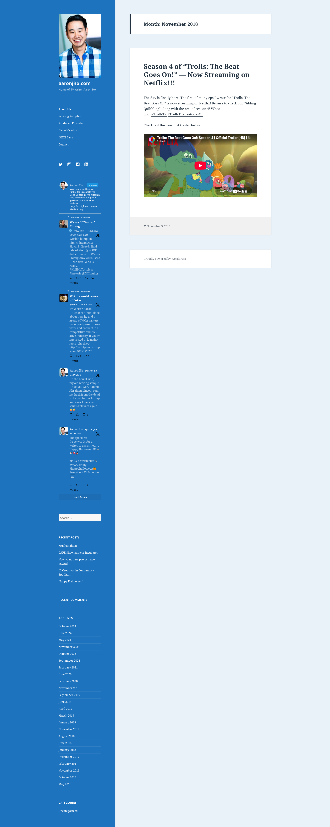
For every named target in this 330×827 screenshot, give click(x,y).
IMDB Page (66, 137)
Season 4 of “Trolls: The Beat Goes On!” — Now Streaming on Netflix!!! (197, 74)
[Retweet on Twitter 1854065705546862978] (78, 414)
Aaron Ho (76, 370)
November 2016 (69, 770)
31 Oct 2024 (75, 433)
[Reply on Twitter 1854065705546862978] (72, 414)
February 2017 (68, 764)
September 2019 (69, 695)
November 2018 (69, 729)
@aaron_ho (91, 370)
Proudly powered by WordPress (165, 259)
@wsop (73, 304)
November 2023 (69, 647)
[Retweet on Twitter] (68, 217)
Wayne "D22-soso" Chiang (82, 224)
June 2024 (65, 633)
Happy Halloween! (71, 581)
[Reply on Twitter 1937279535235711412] (72, 356)
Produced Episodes (71, 123)
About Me (65, 109)
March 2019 (66, 715)
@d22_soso (79, 230)
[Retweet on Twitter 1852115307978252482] (78, 485)
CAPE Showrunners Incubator (78, 552)
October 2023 (67, 654)
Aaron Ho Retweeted (80, 217)
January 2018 (67, 750)
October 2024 (67, 626)
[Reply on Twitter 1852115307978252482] (72, 485)
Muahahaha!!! (68, 546)
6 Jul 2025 (93, 230)
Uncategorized (68, 811)
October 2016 (67, 777)
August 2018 (67, 736)
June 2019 (65, 702)
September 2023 (69, 660)
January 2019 (67, 722)
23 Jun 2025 (86, 304)
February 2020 (68, 681)
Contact (64, 144)
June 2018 (65, 743)
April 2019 (65, 709)
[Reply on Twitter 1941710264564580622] (72, 278)
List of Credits (68, 130)
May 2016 (65, 784)
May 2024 (65, 640)
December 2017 (69, 757)
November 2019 (69, 688)
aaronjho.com (75, 83)
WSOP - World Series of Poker (84, 298)
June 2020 (65, 674)
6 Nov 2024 (75, 374)
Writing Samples (70, 116)
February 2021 (68, 667)
